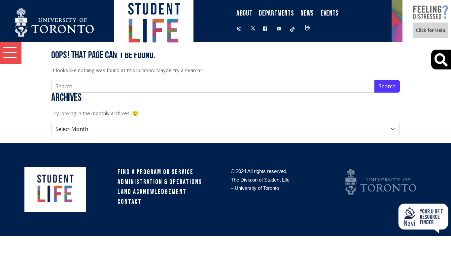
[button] (10, 53)
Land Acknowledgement (152, 192)
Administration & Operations (160, 182)
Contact (130, 202)
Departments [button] (276, 13)
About (244, 13)
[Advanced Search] (441, 59)
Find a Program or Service (155, 172)
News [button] (307, 13)
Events (330, 13)
